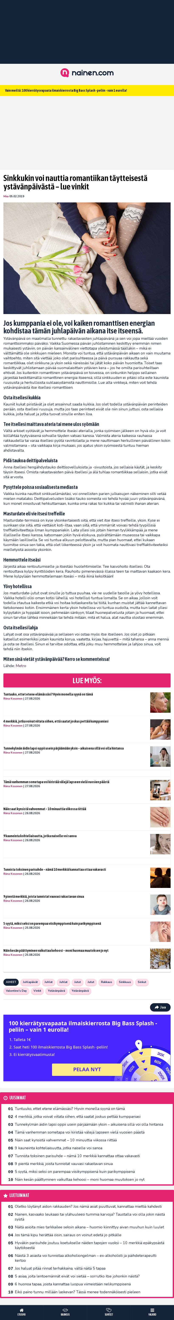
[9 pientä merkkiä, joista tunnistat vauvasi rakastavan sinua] (160, 905)
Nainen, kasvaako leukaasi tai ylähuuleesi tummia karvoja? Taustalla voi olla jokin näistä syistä (90, 1217)
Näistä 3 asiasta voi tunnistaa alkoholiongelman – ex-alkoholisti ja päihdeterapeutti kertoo (85, 1258)
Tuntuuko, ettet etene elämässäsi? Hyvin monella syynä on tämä (48, 694)
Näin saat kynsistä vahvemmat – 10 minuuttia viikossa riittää (44, 809)
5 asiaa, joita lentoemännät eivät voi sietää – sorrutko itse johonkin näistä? (77, 1276)
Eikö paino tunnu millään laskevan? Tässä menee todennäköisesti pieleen (77, 1291)
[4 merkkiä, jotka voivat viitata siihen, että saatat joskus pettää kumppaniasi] (160, 729)
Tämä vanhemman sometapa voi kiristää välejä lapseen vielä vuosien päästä (56, 782)
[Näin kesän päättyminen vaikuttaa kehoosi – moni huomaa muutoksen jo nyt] (160, 959)
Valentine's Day (16, 991)
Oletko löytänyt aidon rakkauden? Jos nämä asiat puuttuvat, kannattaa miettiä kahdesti (88, 1206)
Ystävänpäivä (56, 991)
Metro (21, 665)
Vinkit (37, 991)
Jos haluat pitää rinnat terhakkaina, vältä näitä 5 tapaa (60, 1268)
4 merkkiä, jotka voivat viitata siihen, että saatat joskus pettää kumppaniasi (55, 721)
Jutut (77, 982)
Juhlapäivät (30, 982)
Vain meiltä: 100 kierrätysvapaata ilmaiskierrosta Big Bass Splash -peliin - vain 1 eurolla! (66, 90)
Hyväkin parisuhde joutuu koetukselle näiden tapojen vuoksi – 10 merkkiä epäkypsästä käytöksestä (89, 1245)
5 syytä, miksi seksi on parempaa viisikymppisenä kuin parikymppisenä (52, 923)
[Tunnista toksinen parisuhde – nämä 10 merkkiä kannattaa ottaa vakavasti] (160, 878)
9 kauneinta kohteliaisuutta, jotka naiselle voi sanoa (40, 836)
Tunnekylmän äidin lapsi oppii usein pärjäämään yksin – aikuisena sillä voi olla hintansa (63, 748)
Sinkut (142, 982)
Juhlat (49, 982)
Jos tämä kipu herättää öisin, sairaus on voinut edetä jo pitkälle (68, 1235)
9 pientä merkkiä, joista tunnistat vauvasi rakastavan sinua (43, 896)
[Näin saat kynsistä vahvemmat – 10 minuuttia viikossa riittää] (160, 817)
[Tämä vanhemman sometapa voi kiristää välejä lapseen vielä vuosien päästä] (160, 790)
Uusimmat (18, 1097)
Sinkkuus (125, 982)
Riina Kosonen (12, 699)
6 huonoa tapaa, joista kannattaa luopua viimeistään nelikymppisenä (73, 1284)
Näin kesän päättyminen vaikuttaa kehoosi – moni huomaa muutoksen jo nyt (55, 950)
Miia (5, 196)
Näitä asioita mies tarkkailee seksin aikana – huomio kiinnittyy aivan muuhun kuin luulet (89, 1227)
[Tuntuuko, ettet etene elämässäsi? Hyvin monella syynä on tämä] (160, 702)
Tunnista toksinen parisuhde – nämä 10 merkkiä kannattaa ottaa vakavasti (54, 869)
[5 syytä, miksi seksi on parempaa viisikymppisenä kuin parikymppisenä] (160, 932)
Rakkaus (106, 982)
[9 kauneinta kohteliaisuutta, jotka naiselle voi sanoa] (160, 844)
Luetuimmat (19, 1195)
